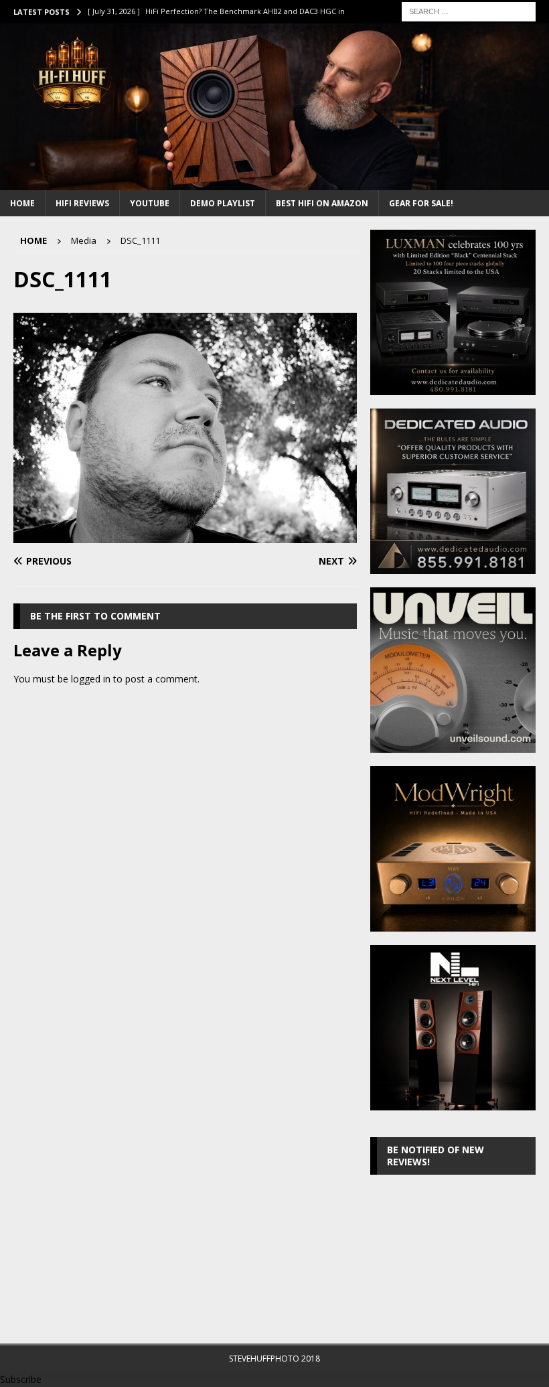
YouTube (149, 203)
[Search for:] (469, 10)
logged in (90, 678)
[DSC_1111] (185, 535)
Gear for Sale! (421, 203)
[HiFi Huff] (274, 181)
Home (22, 203)
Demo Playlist (222, 203)
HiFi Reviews (82, 203)
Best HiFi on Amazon (322, 203)
